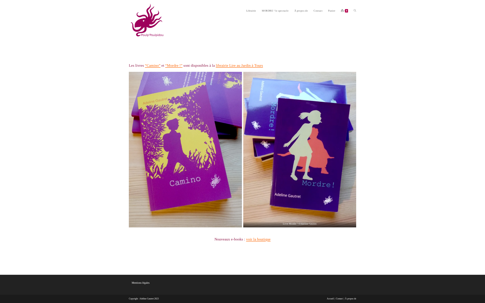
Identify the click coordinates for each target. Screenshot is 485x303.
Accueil (330, 298)
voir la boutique (258, 239)
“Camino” (152, 65)
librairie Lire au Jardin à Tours (239, 65)
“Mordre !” (173, 65)
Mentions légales (140, 282)
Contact (339, 298)
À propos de (350, 298)
